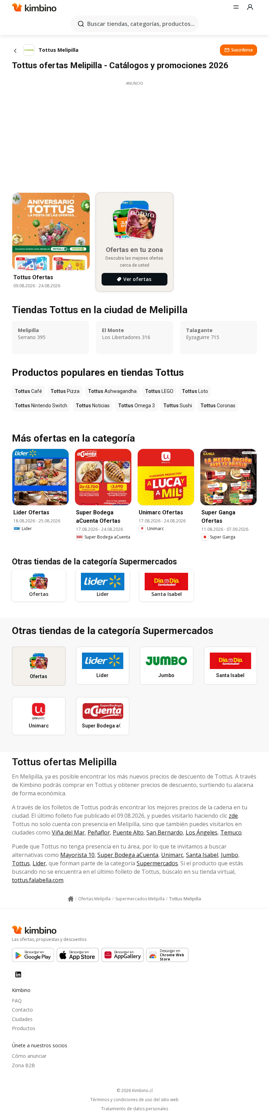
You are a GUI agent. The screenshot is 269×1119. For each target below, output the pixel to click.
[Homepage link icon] (71, 899)
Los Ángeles (202, 832)
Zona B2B (23, 1065)
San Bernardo (164, 832)
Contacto (22, 1009)
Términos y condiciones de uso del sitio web (134, 1100)
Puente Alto (128, 832)
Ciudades (22, 1019)
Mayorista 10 (77, 855)
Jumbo (229, 855)
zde (233, 815)
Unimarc (172, 855)
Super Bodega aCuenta (127, 855)
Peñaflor (99, 832)
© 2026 (135, 1090)
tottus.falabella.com (37, 880)
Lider (39, 863)
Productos (23, 1028)
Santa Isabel (202, 855)
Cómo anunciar (29, 1056)
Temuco (231, 832)
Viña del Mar (68, 832)
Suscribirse (242, 50)
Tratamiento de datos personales (134, 1109)
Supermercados (157, 863)
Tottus (21, 863)
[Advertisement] (134, 135)
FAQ (17, 1000)
